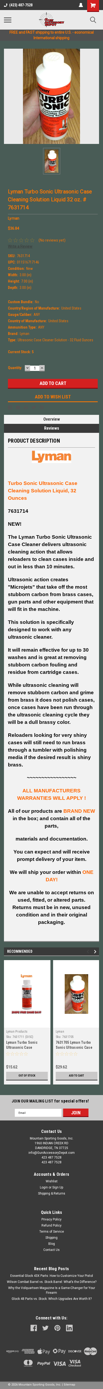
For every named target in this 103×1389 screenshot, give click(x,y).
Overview (51, 419)
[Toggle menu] (7, 20)
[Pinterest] (42, 407)
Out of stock (26, 1075)
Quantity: (15, 368)
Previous (89, 952)
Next (96, 952)
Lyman (60, 1031)
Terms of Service (51, 1231)
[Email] (18, 407)
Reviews (51, 428)
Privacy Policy (51, 1219)
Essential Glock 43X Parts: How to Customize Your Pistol (51, 1276)
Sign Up (57, 1187)
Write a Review (20, 246)
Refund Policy (51, 1225)
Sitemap (69, 1384)
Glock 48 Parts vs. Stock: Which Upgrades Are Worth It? (52, 1299)
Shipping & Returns (51, 1193)
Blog (51, 1244)
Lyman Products (17, 1031)
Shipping (51, 1238)
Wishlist (52, 1181)
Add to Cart (76, 1075)
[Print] (26, 407)
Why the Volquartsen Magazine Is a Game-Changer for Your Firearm (51, 1290)
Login (44, 1187)
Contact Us (51, 1250)
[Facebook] (10, 407)
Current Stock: (21, 352)
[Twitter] (34, 407)
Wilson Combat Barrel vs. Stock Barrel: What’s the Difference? (51, 1282)
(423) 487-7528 (20, 5)
